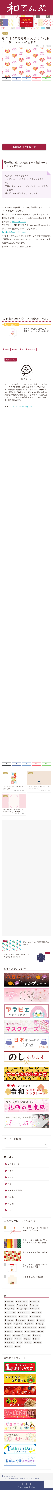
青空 (9, 1346)
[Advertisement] (26, 113)
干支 (19, 1331)
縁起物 (10, 1342)
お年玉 (35, 1301)
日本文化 (31, 1331)
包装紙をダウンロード (24, 147)
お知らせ (11, 1177)
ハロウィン (24, 1312)
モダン (24, 1316)
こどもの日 (23, 1305)
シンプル (11, 1312)
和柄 (9, 1327)
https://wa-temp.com (23, 406)
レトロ (10, 1320)
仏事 (31, 1320)
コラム (10, 1171)
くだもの (10, 1305)
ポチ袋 (37, 1312)
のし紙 (5, 33)
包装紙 (15, 349)
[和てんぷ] (26, 13)
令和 (41, 1320)
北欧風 (29, 1324)
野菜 (38, 1342)
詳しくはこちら (19, 221)
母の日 (6, 349)
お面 (9, 1184)
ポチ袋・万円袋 (14, 1190)
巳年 (9, 1331)
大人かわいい (31, 349)
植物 (17, 1335)
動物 (19, 1324)
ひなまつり (23, 1309)
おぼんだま (22, 1301)
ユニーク (36, 1316)
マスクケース (13, 1164)
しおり (10, 1210)
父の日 (9, 1339)
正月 (27, 1335)
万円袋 (21, 1320)
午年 (40, 1324)
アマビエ (35, 1309)
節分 (37, 1339)
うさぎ (10, 1301)
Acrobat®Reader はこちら (14, 232)
